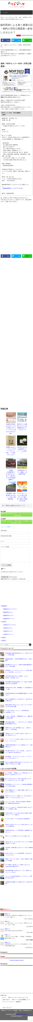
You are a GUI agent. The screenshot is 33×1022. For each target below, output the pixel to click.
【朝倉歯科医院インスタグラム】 (11, 188)
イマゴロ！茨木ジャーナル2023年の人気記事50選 (17, 818)
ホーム (4, 997)
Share (8, 40)
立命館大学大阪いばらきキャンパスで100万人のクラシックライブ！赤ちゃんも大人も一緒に (11, 428)
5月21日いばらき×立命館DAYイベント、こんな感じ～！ (22, 450)
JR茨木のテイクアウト (9, 625)
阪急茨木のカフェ (8, 612)
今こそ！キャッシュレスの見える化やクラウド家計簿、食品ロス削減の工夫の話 (22, 497)
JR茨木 (8, 505)
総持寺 (4, 637)
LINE (30, 40)
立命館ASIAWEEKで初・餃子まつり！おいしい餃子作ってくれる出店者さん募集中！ (11, 475)
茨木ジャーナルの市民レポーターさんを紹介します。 (18, 836)
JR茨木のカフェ (7, 628)
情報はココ (7, 913)
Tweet (19, 40)
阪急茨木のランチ (8, 615)
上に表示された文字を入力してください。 (12, 571)
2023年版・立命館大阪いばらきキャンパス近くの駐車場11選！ (11, 496)
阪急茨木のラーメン (9, 618)
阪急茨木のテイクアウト (10, 609)
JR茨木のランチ (7, 631)
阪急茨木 (4, 606)
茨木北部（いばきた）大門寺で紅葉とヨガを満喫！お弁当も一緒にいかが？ (16, 521)
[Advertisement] (16, 216)
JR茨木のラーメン (8, 634)
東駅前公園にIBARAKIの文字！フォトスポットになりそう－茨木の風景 (16, 514)
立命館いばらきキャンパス (17, 505)
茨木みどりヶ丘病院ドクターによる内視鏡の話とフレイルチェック (22, 426)
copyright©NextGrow (21, 1014)
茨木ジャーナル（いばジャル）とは (18, 997)
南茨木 (4, 640)
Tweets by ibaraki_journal (16, 960)
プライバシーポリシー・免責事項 (11, 1001)
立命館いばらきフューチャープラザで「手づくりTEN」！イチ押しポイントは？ (11, 451)
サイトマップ (7, 1007)
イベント (18, 35)
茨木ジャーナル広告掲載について (21, 999)
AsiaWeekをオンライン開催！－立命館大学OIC (22, 472)
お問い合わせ (6, 999)
